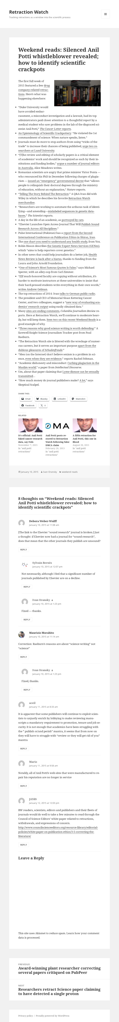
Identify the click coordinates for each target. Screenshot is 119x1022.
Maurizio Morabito (41, 633)
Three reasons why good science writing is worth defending (57, 328)
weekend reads (70, 471)
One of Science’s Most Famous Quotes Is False (48, 267)
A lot (82, 380)
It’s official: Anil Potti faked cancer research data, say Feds (30, 438)
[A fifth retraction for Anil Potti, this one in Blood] (85, 425)
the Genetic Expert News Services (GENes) (73, 246)
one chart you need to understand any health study (55, 241)
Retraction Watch (28, 12)
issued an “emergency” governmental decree (56, 181)
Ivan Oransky (50, 471)
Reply (23, 549)
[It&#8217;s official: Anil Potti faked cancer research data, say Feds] (30, 425)
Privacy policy (25, 1015)
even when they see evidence (43, 358)
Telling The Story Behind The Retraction (44, 194)
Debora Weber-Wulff (43, 521)
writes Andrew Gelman (32, 289)
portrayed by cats (73, 220)
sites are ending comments (42, 311)
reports (55, 129)
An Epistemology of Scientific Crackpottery (44, 133)
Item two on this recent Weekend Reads (71, 319)
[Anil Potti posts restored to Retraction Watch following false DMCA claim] (58, 425)
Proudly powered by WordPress (52, 1015)
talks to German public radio (77, 293)
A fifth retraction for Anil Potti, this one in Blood (84, 438)
